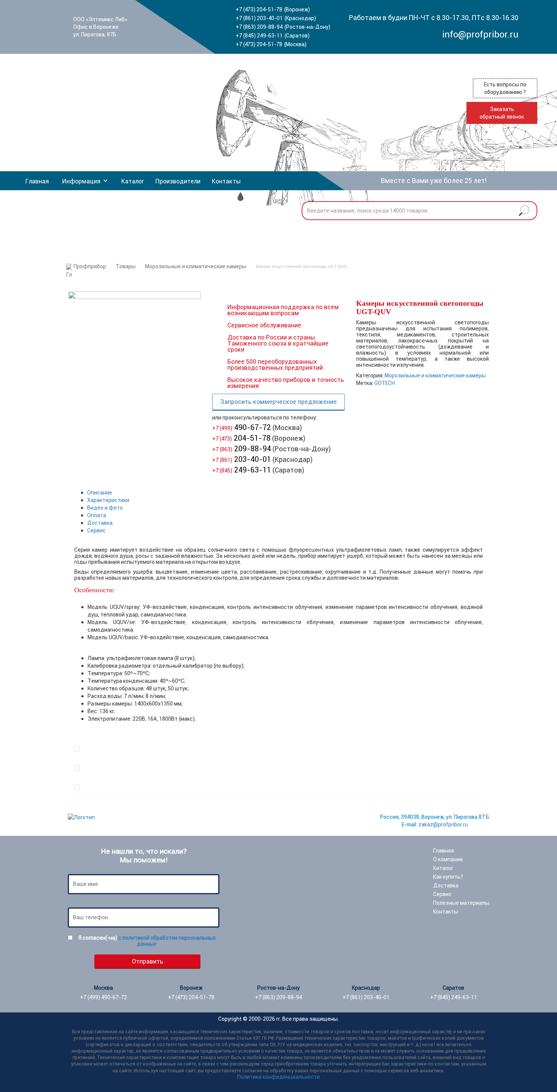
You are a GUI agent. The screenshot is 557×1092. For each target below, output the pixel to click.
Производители (177, 181)
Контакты (226, 181)
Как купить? (448, 876)
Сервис (96, 530)
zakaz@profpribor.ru (443, 824)
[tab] (285, 492)
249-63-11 (241, 469)
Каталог (132, 181)
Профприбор (90, 266)
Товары (126, 266)
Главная (37, 181)
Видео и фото (105, 507)
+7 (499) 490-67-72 (103, 997)
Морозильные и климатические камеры (195, 266)
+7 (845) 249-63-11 (259, 35)
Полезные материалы (461, 903)
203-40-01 (241, 459)
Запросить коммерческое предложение (278, 401)
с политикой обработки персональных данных (167, 940)
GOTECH (384, 383)
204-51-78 (241, 438)
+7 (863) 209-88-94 (259, 26)
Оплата (96, 515)
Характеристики (108, 500)
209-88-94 (241, 448)
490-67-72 (241, 427)
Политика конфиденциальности (278, 1076)
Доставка (100, 522)
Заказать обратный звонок (502, 113)
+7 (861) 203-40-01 (259, 18)
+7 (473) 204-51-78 (259, 9)
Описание (99, 492)
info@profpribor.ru (480, 34)
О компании (448, 859)
